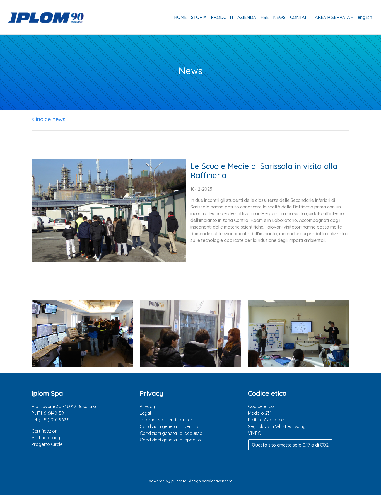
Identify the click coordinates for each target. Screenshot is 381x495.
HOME (180, 17)
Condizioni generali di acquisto (171, 433)
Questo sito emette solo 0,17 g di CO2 (290, 445)
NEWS (279, 17)
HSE (265, 17)
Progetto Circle (47, 444)
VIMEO (254, 433)
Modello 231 (259, 413)
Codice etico (261, 406)
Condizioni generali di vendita (170, 426)
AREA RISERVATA (332, 17)
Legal (145, 413)
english (365, 17)
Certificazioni (45, 431)
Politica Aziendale (266, 420)
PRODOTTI (222, 17)
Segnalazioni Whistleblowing (277, 426)
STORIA (198, 17)
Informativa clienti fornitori (166, 420)
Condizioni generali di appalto (170, 440)
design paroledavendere (210, 481)
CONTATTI (300, 17)
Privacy (147, 406)
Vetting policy (46, 437)
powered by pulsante (167, 481)
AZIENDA (246, 17)
